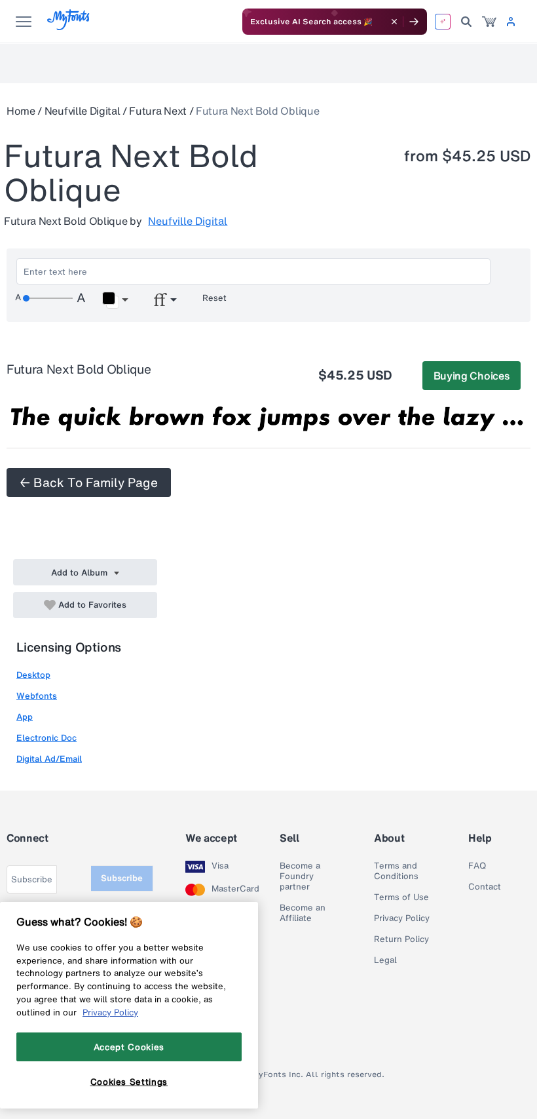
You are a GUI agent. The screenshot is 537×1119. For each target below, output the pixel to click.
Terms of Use (401, 897)
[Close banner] (394, 21)
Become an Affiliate (302, 913)
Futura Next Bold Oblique (257, 111)
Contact (484, 887)
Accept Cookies (129, 1046)
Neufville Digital (82, 111)
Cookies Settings (129, 1081)
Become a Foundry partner (300, 876)
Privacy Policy (402, 918)
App (24, 717)
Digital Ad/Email (49, 759)
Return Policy (401, 939)
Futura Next (157, 111)
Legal (385, 960)
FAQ (477, 866)
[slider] (48, 298)
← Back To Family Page (89, 482)
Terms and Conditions (396, 871)
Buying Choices (472, 375)
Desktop (33, 675)
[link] (489, 21)
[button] (115, 300)
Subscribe (122, 878)
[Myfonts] (69, 26)
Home (21, 111)
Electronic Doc (46, 738)
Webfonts (36, 696)
